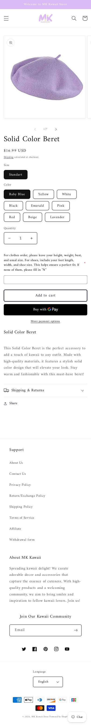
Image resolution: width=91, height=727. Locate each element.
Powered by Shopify (59, 717)
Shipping (9, 157)
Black (13, 206)
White (66, 194)
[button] (6, 18)
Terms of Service (21, 518)
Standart (15, 175)
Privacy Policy (20, 485)
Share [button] (13, 403)
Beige (32, 217)
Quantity (10, 228)
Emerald (37, 206)
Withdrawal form (22, 540)
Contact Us (17, 474)
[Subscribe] (75, 630)
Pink (60, 206)
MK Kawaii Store (40, 717)
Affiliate (15, 529)
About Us (16, 463)
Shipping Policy (21, 507)
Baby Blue (17, 194)
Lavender (57, 217)
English (43, 682)
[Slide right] (56, 129)
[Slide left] (35, 129)
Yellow (43, 194)
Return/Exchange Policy (27, 496)
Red (12, 217)
